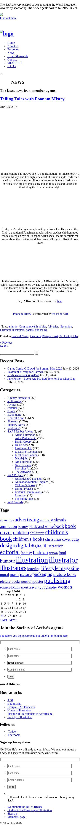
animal (45, 520)
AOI (10, 700)
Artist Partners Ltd (25, 438)
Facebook (14, 734)
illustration (66, 326)
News (10, 52)
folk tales (53, 326)
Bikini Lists (14, 703)
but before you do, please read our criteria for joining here (34, 635)
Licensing (20, 495)
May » (13, 619)
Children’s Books (25, 485)
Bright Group (23, 441)
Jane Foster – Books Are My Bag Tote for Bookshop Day (41, 378)
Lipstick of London (26, 451)
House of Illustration (19, 710)
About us (12, 46)
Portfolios (13, 49)
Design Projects (24, 488)
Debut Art (21, 445)
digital (23, 545)
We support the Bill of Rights (24, 806)
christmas (53, 539)
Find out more (8, 18)
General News (20, 336)
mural (4, 574)
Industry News (16, 424)
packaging (42, 574)
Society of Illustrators (19, 717)
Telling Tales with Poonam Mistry (32, 98)
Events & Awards (17, 56)
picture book (64, 574)
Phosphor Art (60, 313)
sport (24, 587)
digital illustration (47, 545)
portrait (27, 581)
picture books (10, 581)
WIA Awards (15, 502)
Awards (12, 404)
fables (42, 326)
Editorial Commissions (28, 492)
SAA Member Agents (20, 431)
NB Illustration (23, 461)
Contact (12, 59)
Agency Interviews (18, 397)
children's (37, 533)
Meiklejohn (21, 458)
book (59, 526)
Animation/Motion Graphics (31, 481)
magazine (69, 568)
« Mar (3, 619)
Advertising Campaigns (29, 478)
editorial (12, 408)
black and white (41, 526)
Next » (4, 345)
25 (2, 615)
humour (7, 561)
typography (47, 587)
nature (26, 574)
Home (11, 42)
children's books (28, 539)
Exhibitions (14, 414)
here (59, 301)
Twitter (12, 731)
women (65, 587)
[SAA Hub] (13, 33)
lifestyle (50, 568)
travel (33, 587)
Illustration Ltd (23, 448)
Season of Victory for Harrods (25, 371)
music (14, 574)
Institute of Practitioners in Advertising (29, 713)
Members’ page (16, 816)
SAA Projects (15, 475)
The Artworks (23, 471)
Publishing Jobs (68, 336)
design (7, 545)
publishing (41, 329)
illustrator (5, 329)
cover (66, 539)
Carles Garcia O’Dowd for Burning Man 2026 (34, 368)
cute (75, 539)
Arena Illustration (25, 434)
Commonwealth (28, 326)
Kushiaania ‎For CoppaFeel (23, 375)
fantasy (26, 553)
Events (11, 411)
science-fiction (10, 587)
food (62, 553)
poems (29, 329)
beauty (23, 526)
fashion (40, 552)
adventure (7, 520)
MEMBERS (14, 62)
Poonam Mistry (21, 313)
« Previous (6, 342)
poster (38, 581)
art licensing (14, 401)
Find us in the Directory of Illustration (29, 810)
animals (13, 326)
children (21, 532)
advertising (27, 519)
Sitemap (12, 813)
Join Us (11, 66)
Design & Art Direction (21, 707)
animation (8, 526)
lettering (33, 568)
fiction (53, 553)
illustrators (18, 329)
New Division (23, 465)
